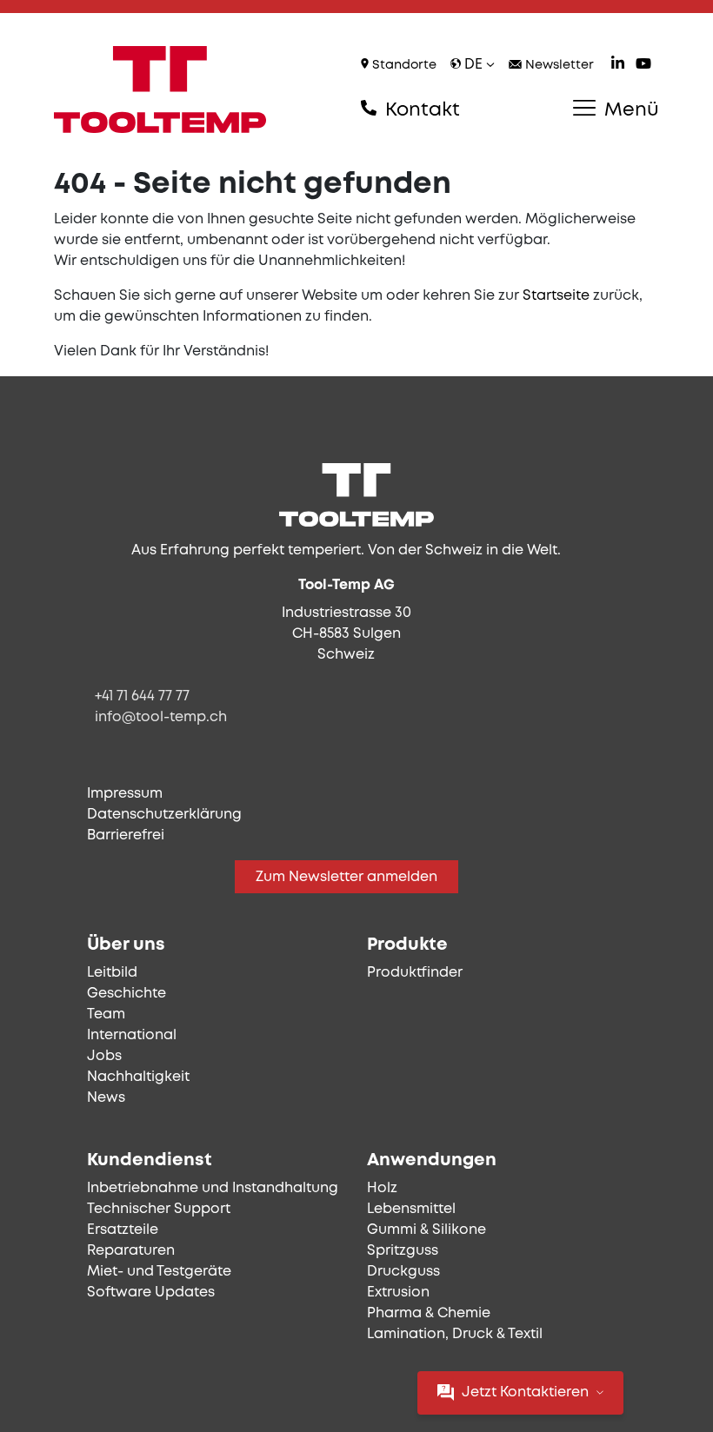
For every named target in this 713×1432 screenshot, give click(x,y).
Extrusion (398, 1292)
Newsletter (558, 65)
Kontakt (420, 110)
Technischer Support (158, 1209)
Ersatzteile (122, 1229)
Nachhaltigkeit (138, 1077)
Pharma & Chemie (428, 1313)
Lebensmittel (411, 1209)
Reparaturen (131, 1250)
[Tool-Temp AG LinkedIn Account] (618, 65)
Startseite (556, 295)
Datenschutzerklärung (164, 814)
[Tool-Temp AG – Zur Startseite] (160, 89)
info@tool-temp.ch (161, 717)
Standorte (402, 65)
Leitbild (112, 972)
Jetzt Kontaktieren (525, 1392)
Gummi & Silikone (426, 1229)
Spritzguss (402, 1250)
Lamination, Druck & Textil (455, 1334)
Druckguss (403, 1271)
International (132, 1035)
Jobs (104, 1056)
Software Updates (151, 1292)
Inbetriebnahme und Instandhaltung (212, 1188)
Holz (382, 1188)
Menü (629, 110)
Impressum (125, 793)
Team (106, 1014)
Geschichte (126, 993)
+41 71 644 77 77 (142, 696)
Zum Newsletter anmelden (346, 877)
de (473, 64)
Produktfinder (415, 972)
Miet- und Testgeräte (159, 1271)
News (106, 1097)
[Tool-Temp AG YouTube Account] (643, 65)
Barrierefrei (125, 835)
